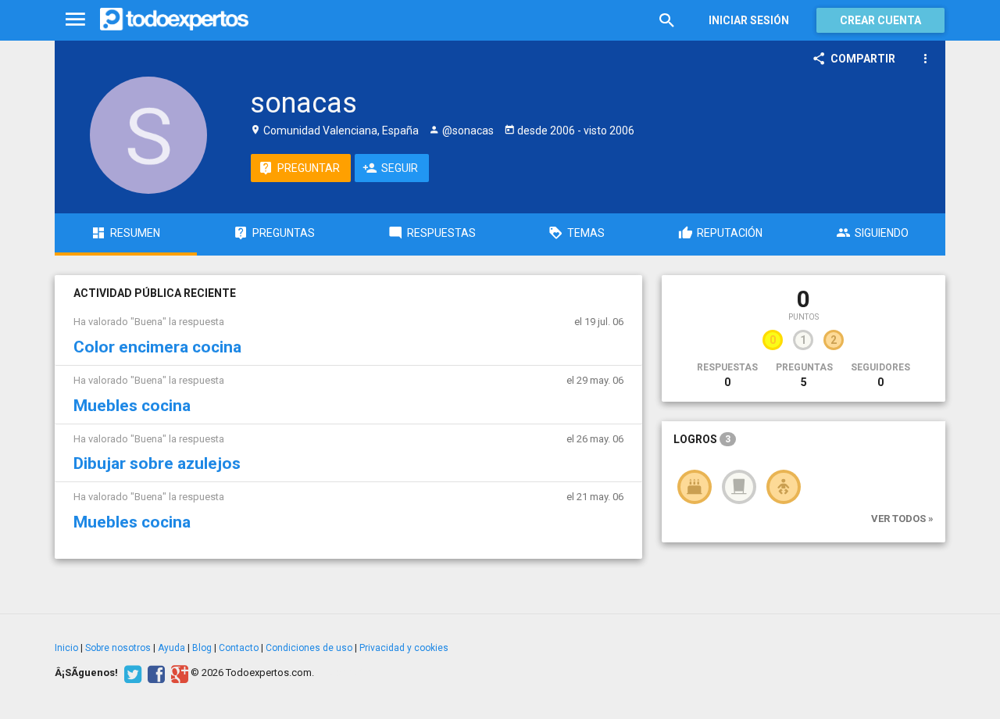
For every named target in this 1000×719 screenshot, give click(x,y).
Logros (701, 439)
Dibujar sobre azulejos (157, 463)
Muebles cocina (132, 405)
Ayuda (171, 647)
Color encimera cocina (157, 347)
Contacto (239, 647)
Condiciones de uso (309, 647)
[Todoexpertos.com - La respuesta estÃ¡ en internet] (174, 19)
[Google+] (177, 673)
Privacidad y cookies (403, 647)
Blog (202, 647)
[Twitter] (130, 673)
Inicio (66, 647)
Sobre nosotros (118, 647)
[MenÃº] (75, 20)
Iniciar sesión (749, 20)
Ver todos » (902, 518)
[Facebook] (154, 673)
